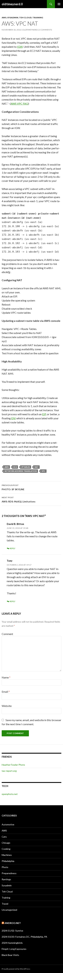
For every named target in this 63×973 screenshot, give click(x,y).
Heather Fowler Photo (13, 764)
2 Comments (45, 29)
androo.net (13, 923)
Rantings (6, 879)
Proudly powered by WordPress (16, 969)
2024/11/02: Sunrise (12, 930)
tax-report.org (9, 770)
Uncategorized (9, 909)
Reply (12, 548)
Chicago (6, 842)
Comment (7, 633)
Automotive (8, 824)
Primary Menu (59, 4)
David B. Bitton (15, 524)
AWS (4, 17)
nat (36, 467)
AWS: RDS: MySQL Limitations (18, 499)
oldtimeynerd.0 (12, 4)
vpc (43, 471)
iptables (26, 467)
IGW (20, 46)
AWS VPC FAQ (19, 103)
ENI (13, 418)
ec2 (15, 467)
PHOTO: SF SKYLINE (13, 487)
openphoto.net (10, 794)
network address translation (21, 471)
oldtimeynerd (30, 29)
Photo (5, 867)
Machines (7, 854)
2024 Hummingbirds (12, 942)
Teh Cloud (25, 17)
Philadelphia (8, 861)
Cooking (6, 848)
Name (6, 677)
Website (7, 705)
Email (6, 691)
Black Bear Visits (10, 955)
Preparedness (9, 873)
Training (37, 17)
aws (7, 467)
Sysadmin (12, 17)
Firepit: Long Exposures (14, 948)
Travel (5, 903)
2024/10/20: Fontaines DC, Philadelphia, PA (24, 936)
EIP (44, 414)
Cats (4, 836)
